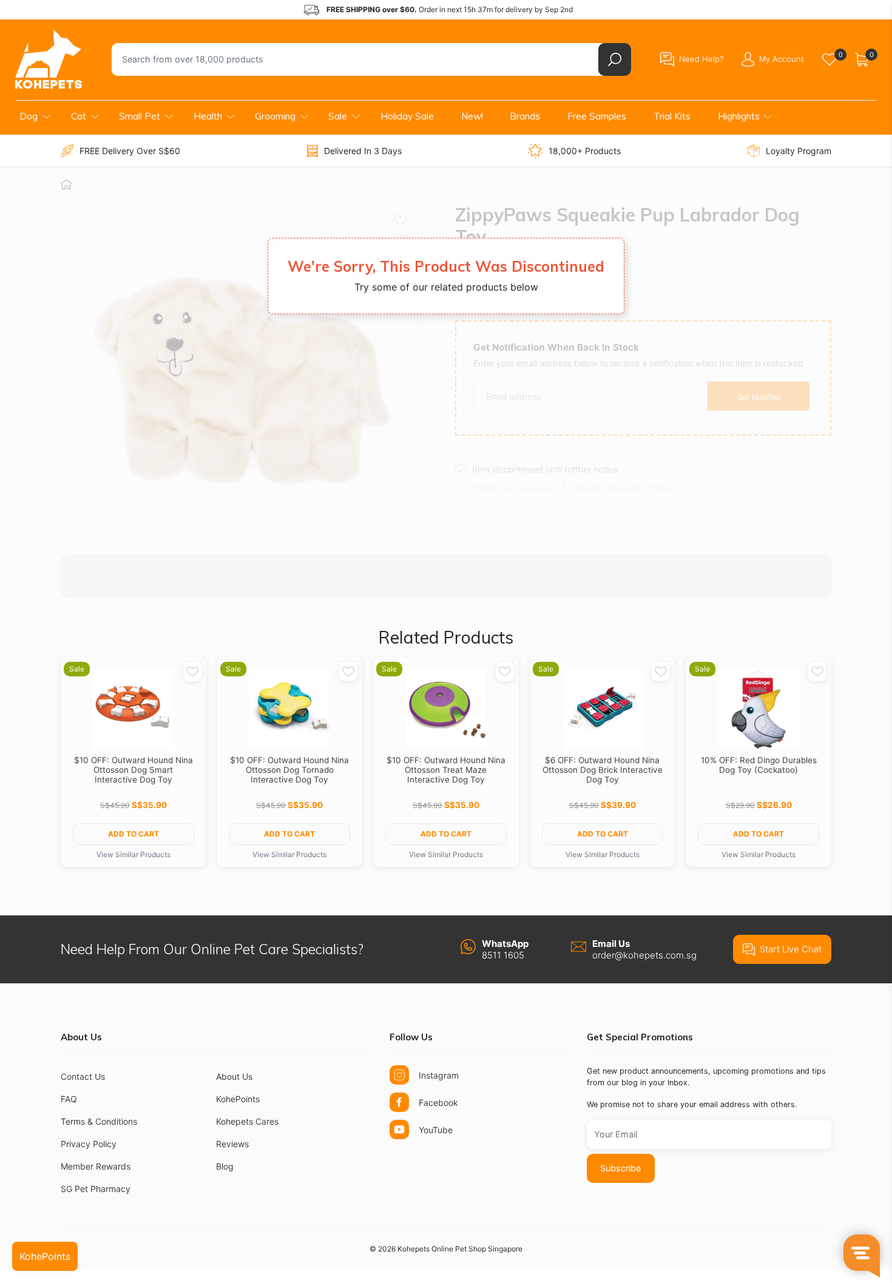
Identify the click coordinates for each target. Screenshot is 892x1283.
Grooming (275, 116)
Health (208, 116)
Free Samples (596, 116)
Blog (225, 1166)
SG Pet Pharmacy (95, 1189)
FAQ (69, 1099)
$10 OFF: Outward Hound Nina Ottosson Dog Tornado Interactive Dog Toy (289, 769)
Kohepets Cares (247, 1121)
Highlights (739, 116)
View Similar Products (133, 854)
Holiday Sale (407, 116)
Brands (525, 116)
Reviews (232, 1144)
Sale (337, 116)
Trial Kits (672, 116)
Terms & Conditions (99, 1121)
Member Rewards (95, 1166)
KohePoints (238, 1099)
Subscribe (620, 1168)
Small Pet (139, 116)
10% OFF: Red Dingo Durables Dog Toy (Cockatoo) (759, 765)
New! (472, 116)
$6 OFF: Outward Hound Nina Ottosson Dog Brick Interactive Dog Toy (602, 769)
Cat (78, 116)
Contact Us (83, 1076)
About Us (234, 1076)
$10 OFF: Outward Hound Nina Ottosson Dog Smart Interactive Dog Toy (133, 769)
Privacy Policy (89, 1144)
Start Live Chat (791, 949)
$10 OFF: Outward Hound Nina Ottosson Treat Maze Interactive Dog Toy (446, 769)
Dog (28, 116)
